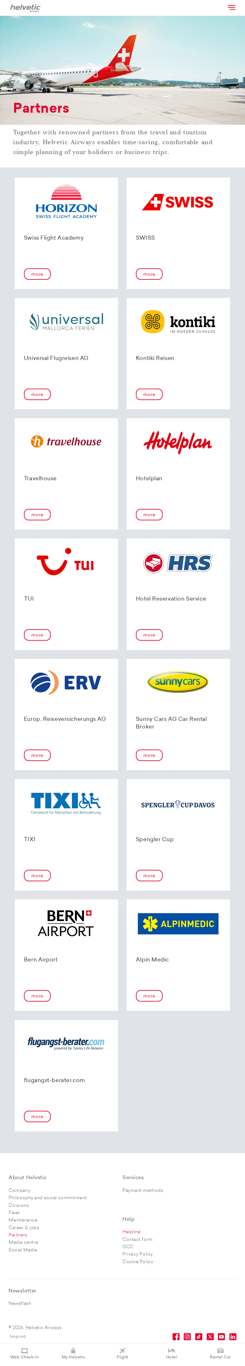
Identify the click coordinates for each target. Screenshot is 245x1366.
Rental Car (220, 1357)
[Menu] (231, 7)
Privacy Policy (137, 1254)
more (37, 274)
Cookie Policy (137, 1262)
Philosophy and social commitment (48, 1198)
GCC (128, 1247)
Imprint (18, 1337)
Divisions (19, 1206)
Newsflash (20, 1304)
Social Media (23, 1250)
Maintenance (23, 1220)
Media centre (23, 1243)
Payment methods (142, 1191)
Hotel (171, 1357)
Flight (122, 1357)
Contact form (137, 1240)
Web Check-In (24, 1357)
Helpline (131, 1232)
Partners (18, 1235)
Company (19, 1191)
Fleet (14, 1213)
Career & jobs (24, 1228)
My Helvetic (73, 1357)
